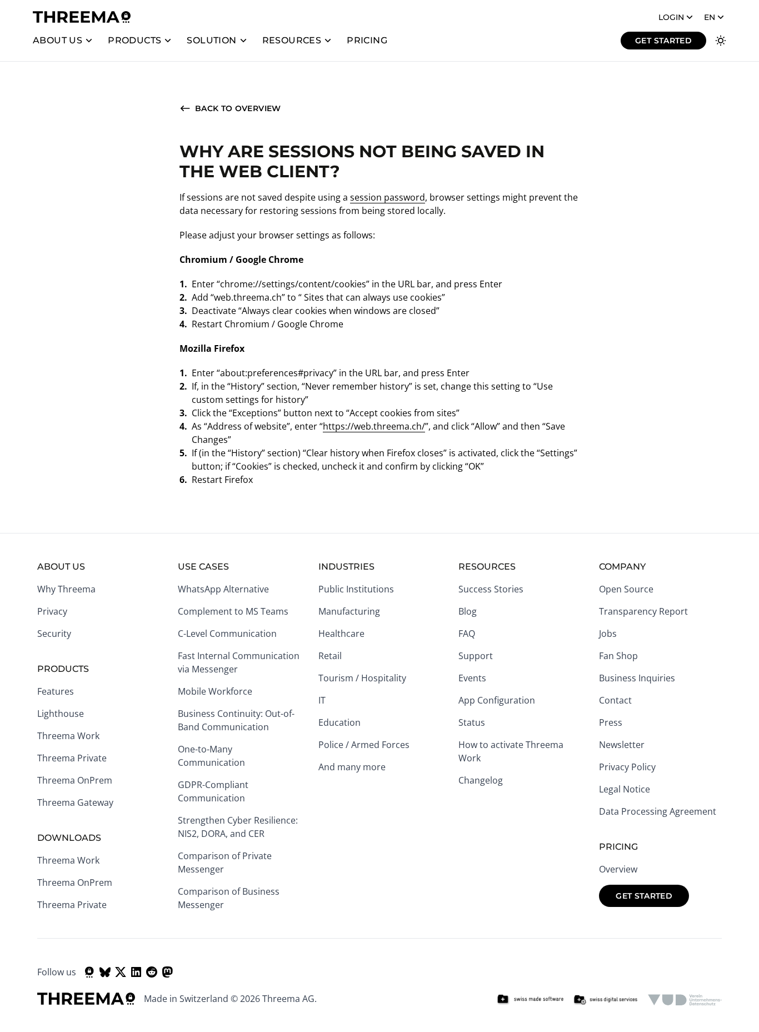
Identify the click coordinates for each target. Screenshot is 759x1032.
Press (610, 722)
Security (54, 633)
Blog (467, 611)
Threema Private (72, 758)
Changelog (480, 780)
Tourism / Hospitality (362, 678)
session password (387, 197)
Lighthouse (60, 713)
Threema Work (68, 736)
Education (339, 722)
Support (475, 656)
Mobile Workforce (215, 691)
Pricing (367, 40)
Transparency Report (643, 611)
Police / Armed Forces (364, 745)
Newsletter (622, 745)
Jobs (608, 633)
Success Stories (490, 589)
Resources (292, 40)
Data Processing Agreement (657, 811)
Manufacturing (349, 611)
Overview (618, 869)
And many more (352, 767)
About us (57, 40)
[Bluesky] (105, 972)
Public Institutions (356, 589)
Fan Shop (618, 656)
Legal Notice (624, 789)
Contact (615, 700)
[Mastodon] (167, 972)
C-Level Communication (227, 633)
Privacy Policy (627, 767)
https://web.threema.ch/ (374, 426)
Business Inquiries (637, 678)
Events (472, 678)
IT (322, 700)
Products (134, 40)
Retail (330, 656)
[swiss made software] (530, 999)
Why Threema (66, 589)
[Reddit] (151, 972)
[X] (120, 972)
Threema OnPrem (74, 780)
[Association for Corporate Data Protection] (685, 999)
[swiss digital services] (605, 999)
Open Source (626, 589)
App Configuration (496, 700)
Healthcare (341, 633)
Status (471, 722)
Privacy (52, 611)
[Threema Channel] (89, 972)
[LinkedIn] (136, 972)
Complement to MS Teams (233, 611)
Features (55, 691)
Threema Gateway (75, 802)
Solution (211, 40)
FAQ (466, 633)
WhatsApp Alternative (223, 589)
